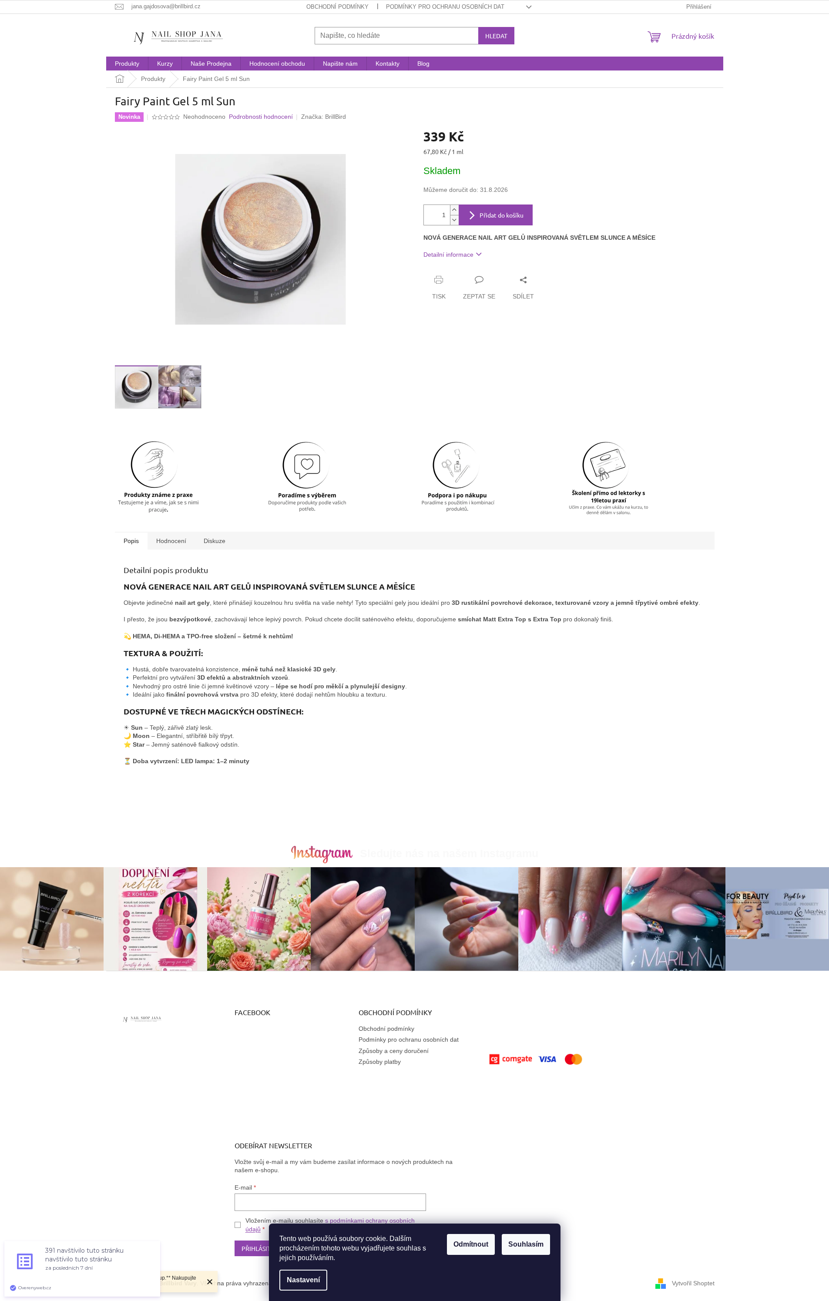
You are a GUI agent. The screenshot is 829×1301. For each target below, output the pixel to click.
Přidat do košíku (502, 215)
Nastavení (303, 1280)
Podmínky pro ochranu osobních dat (445, 6)
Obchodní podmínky (337, 6)
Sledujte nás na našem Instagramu (449, 853)
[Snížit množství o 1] (454, 220)
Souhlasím (526, 1244)
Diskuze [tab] (214, 540)
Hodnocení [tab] (171, 540)
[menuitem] (127, 63)
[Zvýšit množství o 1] (454, 210)
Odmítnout (470, 1244)
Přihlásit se (260, 1248)
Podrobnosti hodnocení (261, 116)
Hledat (496, 36)
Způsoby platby (380, 1061)
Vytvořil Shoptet (693, 1283)
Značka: (323, 116)
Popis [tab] (131, 540)
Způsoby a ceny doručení (394, 1050)
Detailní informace (448, 254)
